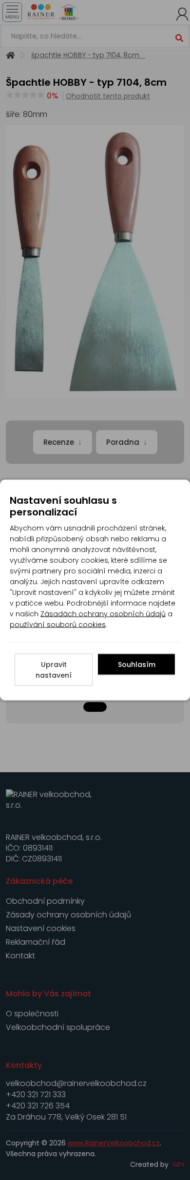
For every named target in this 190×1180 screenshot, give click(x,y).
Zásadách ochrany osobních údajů (103, 614)
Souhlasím (136, 664)
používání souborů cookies (58, 624)
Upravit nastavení (54, 670)
